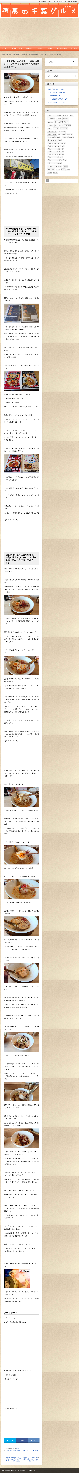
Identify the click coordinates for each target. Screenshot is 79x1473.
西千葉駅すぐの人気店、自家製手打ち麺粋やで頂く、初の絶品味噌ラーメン (30, 1459)
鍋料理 (68, 169)
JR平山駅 (71, 115)
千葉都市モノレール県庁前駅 (55, 157)
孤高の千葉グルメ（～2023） (56, 89)
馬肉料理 (50, 172)
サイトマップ (52, 1)
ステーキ (55, 128)
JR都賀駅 (50, 122)
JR (53, 115)
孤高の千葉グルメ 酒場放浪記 (56, 92)
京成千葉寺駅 (61, 134)
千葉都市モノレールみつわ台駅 (56, 143)
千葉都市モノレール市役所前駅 (56, 154)
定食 (64, 160)
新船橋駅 (59, 163)
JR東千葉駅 (51, 118)
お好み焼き (50, 125)
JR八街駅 (65, 115)
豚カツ (63, 169)
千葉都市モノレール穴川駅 (55, 160)
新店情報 (29, 48)
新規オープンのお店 (11, 1450)
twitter (68, 1)
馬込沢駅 (55, 172)
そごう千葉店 (59, 125)
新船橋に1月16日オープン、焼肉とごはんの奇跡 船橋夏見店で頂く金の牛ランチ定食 (13, 1459)
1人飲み (49, 115)
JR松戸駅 (58, 118)
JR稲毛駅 (65, 118)
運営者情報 (43, 1)
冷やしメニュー (52, 140)
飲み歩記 (74, 48)
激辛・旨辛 (51, 169)
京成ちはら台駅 (61, 131)
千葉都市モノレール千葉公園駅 (56, 151)
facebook (75, 1)
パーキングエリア (52, 131)
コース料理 (68, 125)
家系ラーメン (51, 163)
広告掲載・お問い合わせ (44, 48)
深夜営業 (66, 166)
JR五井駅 (35, 1450)
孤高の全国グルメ (53, 95)
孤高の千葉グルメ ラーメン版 (56, 102)
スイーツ (50, 128)
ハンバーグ (63, 128)
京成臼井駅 (65, 137)
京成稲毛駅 (58, 137)
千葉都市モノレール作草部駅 (56, 146)
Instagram (61, 1)
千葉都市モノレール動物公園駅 (56, 149)
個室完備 (71, 137)
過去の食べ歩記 (62, 48)
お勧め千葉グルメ (16, 48)
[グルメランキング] (17, 1287)
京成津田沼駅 (51, 137)
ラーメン (18, 1448)
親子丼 (58, 169)
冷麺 (60, 140)
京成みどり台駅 (52, 134)
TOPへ (4, 48)
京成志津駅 (69, 134)
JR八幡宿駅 (58, 115)
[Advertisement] (39, 32)
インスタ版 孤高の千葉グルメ (56, 99)
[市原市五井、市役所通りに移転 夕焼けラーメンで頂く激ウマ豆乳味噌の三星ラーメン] (21, 83)
